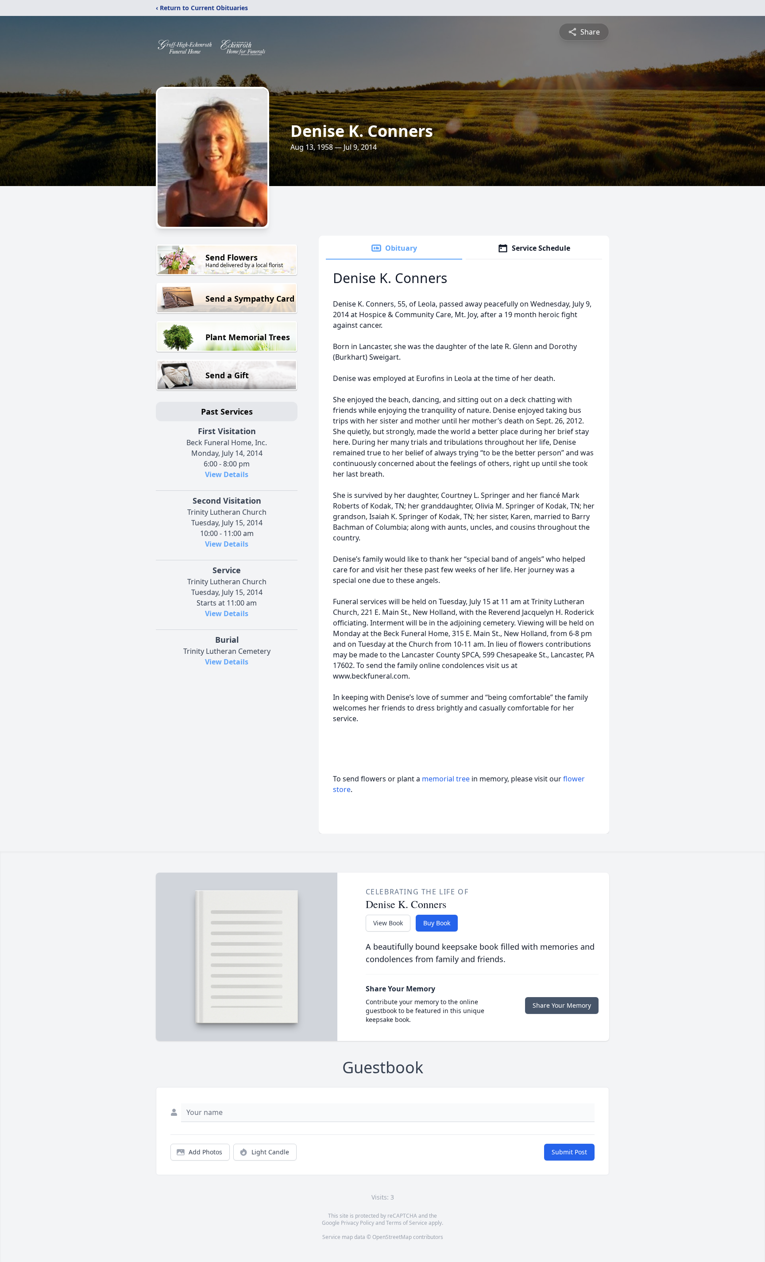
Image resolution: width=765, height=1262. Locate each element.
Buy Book (436, 923)
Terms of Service (406, 1223)
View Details (226, 474)
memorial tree (446, 779)
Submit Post (569, 1152)
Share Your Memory (562, 1005)
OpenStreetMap (392, 1237)
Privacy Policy (357, 1223)
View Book (388, 923)
